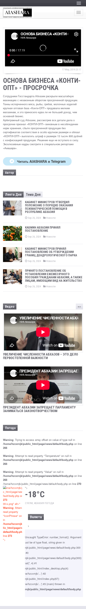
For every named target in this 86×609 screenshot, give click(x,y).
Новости (51, 218)
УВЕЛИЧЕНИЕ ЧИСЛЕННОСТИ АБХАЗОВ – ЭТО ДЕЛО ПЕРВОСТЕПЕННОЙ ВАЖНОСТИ (40, 356)
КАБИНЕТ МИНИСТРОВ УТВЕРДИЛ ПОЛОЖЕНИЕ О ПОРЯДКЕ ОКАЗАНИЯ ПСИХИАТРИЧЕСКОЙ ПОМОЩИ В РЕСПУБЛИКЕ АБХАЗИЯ (49, 207)
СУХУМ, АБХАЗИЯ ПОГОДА (39, 503)
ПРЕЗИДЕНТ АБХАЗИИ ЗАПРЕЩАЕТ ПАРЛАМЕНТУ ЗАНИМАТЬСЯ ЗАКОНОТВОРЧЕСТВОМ (39, 409)
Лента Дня (13, 194)
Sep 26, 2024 (34, 218)
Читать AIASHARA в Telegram (41, 161)
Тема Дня (33, 194)
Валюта (36, 517)
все (79, 306)
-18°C (35, 494)
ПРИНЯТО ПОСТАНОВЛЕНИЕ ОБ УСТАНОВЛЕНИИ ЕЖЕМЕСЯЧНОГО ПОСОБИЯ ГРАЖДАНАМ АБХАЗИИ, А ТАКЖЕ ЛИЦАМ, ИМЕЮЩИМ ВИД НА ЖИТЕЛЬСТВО (53, 276)
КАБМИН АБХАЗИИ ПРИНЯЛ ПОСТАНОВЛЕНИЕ (42, 229)
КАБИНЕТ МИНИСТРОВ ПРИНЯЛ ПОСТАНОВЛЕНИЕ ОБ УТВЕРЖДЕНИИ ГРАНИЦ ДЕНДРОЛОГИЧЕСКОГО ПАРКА (51, 252)
